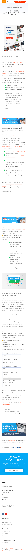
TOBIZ (9, 2)
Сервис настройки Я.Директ (9, 540)
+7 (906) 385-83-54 (7, 522)
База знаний (13, 5)
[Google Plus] (20, 447)
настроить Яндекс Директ (18, 229)
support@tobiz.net (8, 529)
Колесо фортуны (6, 542)
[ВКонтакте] (14, 447)
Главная (7, 5)
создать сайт (12, 440)
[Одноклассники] (16, 447)
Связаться (4, 526)
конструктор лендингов (19, 62)
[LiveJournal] (19, 447)
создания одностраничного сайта (11, 146)
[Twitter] (15, 447)
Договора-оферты (9, 548)
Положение (21, 549)
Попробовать (20, 1)
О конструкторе (6, 492)
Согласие (4, 550)
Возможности (5, 495)
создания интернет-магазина (11, 417)
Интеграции (5, 497)
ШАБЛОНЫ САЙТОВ (14, 470)
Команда (4, 499)
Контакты (4, 536)
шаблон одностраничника (18, 151)
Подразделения (6, 531)
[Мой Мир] (18, 447)
